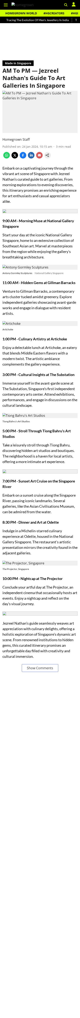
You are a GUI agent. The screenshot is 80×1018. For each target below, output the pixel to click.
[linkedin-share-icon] (31, 157)
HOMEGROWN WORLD (21, 13)
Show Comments (40, 668)
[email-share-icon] (39, 157)
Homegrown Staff (16, 139)
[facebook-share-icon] (23, 157)
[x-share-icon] (14, 157)
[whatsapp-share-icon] (6, 157)
